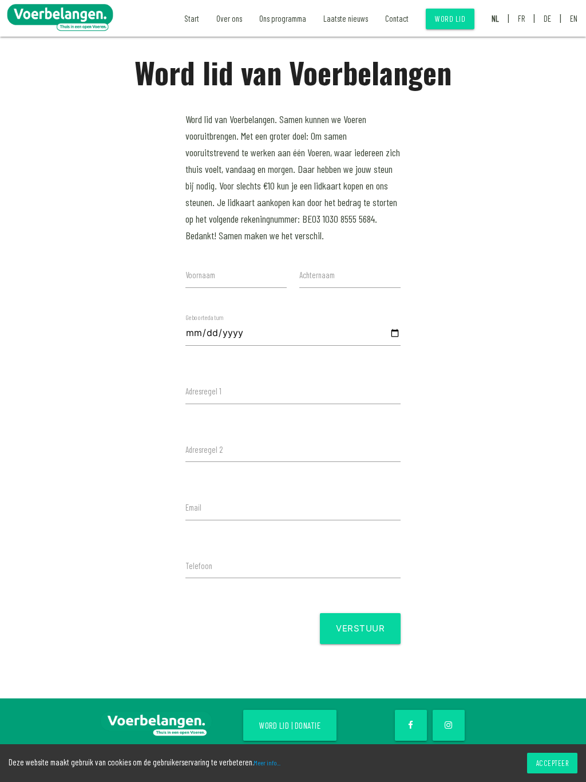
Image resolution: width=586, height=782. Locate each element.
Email (193, 507)
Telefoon (198, 565)
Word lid (450, 18)
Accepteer (552, 763)
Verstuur (360, 628)
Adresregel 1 (203, 391)
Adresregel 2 (204, 449)
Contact (397, 18)
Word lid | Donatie (289, 725)
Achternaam (317, 275)
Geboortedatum (204, 317)
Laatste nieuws (345, 18)
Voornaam (200, 275)
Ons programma (282, 18)
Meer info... (267, 763)
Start (191, 18)
